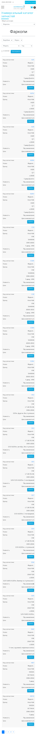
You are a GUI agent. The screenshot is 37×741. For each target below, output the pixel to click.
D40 (32, 629)
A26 (32, 127)
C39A (32, 328)
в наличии (6, 51)
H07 (32, 663)
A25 (32, 60)
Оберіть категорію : (8, 21)
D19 (32, 529)
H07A (32, 696)
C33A (32, 261)
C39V (32, 361)
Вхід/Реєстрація (30, 2)
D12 (33, 395)
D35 (32, 596)
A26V (32, 194)
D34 (32, 562)
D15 (33, 462)
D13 (33, 428)
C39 (32, 294)
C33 (33, 227)
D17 (33, 495)
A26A (32, 160)
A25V (32, 93)
